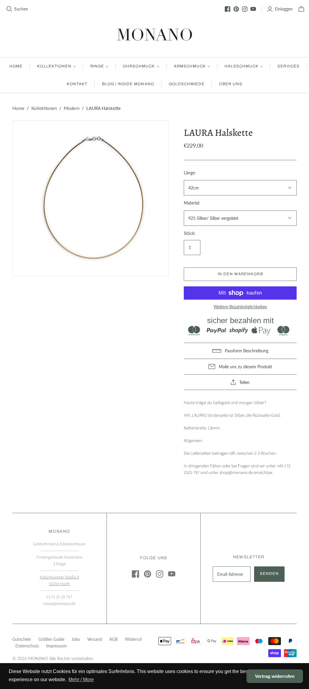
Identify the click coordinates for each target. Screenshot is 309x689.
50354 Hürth (59, 584)
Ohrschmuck (139, 66)
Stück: (190, 233)
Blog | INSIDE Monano (128, 84)
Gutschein (21, 639)
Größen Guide (51, 639)
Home (16, 66)
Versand (94, 639)
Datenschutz (27, 645)
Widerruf (133, 639)
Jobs (76, 639)
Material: (192, 202)
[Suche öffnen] (9, 9)
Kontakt (77, 84)
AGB (113, 639)
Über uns (230, 84)
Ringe (97, 66)
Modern (71, 108)
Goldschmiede (187, 84)
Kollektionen (54, 66)
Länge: (190, 172)
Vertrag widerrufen (275, 676)
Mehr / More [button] (81, 679)
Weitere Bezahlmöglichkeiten (240, 306)
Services (288, 66)
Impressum (56, 645)
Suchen (21, 8)
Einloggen (284, 8)
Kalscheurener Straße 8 (59, 577)
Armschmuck (190, 66)
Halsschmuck (242, 66)
